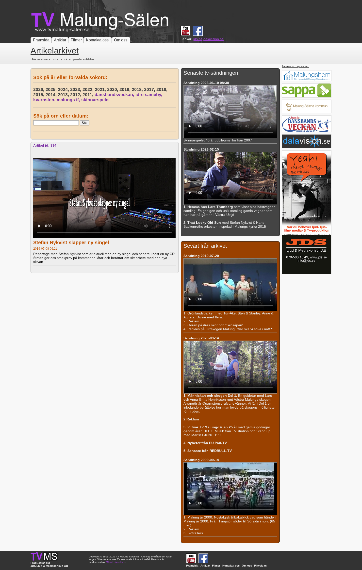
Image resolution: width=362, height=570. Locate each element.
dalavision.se (213, 39)
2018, (138, 89)
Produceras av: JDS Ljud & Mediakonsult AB (49, 564)
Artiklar (60, 40)
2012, (76, 94)
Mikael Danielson (115, 562)
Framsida (41, 40)
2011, (88, 94)
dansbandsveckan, (115, 94)
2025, (52, 89)
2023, (76, 89)
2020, (113, 89)
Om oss (120, 40)
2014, (52, 94)
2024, (64, 89)
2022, (88, 89)
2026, (39, 89)
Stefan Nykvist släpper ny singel (71, 242)
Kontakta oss (97, 40)
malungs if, (69, 99)
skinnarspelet (95, 99)
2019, (125, 89)
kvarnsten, (45, 99)
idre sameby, (149, 94)
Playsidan (260, 565)
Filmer (76, 40)
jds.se (197, 39)
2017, (150, 89)
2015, (39, 94)
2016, (162, 89)
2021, (101, 89)
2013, (64, 94)
